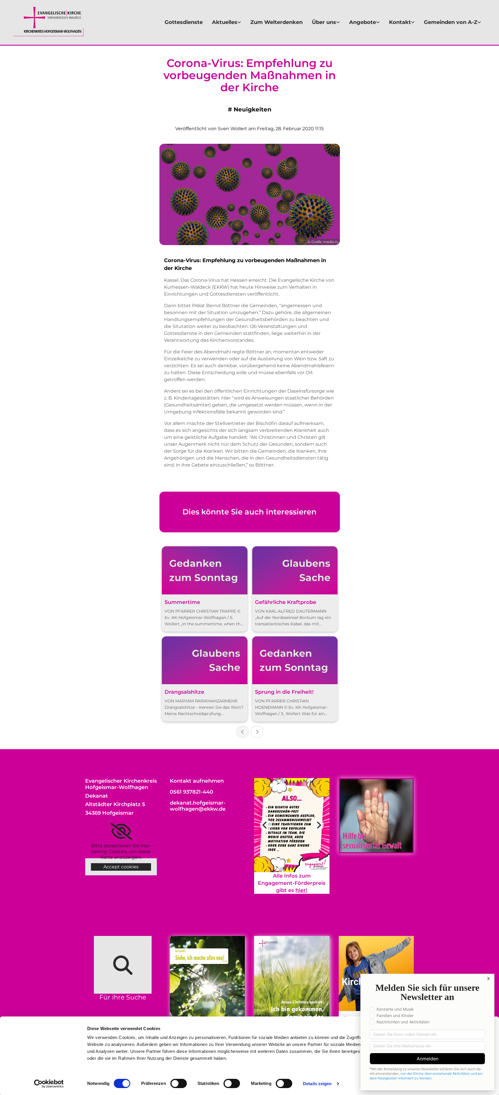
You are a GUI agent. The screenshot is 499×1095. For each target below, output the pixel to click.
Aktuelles (224, 22)
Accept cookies (121, 867)
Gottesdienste (184, 22)
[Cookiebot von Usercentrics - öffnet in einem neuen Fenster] (49, 1083)
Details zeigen (317, 1083)
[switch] (178, 1083)
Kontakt (400, 22)
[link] (226, 22)
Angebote (362, 22)
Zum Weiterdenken (276, 22)
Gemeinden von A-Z (450, 22)
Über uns (324, 22)
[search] (123, 965)
